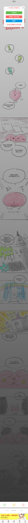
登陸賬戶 (14, 20)
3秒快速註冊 (14, 12)
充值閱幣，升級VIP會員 (14, 16)
